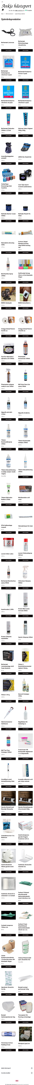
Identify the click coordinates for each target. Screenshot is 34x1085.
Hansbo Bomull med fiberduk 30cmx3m (7, 808)
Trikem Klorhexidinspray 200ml (6, 442)
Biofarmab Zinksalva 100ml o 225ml (7, 129)
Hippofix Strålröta (24, 413)
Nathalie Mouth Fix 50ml (24, 215)
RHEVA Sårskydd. (6, 303)
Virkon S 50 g (5, 695)
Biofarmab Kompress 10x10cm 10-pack (7, 101)
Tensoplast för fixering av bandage (24, 1016)
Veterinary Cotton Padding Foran (7, 1044)
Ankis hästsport (6, 1068)
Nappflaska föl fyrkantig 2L (22, 723)
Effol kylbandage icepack (6, 526)
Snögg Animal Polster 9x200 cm (8, 330)
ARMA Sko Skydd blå (24, 157)
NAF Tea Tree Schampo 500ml (6, 751)
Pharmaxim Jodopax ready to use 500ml (7, 385)
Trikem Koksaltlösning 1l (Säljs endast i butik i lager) (8, 472)
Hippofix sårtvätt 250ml (6, 413)
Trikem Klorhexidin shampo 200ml (24, 441)
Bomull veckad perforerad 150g (23, 988)
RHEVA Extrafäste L (24, 303)
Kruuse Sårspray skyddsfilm (6, 637)
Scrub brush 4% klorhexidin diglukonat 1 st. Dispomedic (25, 751)
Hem (2, 14)
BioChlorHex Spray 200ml (7, 275)
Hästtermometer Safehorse (6, 723)
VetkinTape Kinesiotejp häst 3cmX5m (6, 186)
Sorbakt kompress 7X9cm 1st (7, 926)
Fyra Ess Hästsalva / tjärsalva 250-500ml (7, 357)
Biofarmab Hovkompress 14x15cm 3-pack (6, 73)
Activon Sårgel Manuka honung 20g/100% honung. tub (24, 244)
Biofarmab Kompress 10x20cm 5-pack (24, 101)
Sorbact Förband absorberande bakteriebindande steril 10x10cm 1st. (24, 895)
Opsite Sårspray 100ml (25, 637)
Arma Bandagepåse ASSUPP (7, 157)
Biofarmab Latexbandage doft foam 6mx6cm (7, 666)
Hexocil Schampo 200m (23, 695)
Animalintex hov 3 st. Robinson (8, 836)
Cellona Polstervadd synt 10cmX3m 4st (24, 959)
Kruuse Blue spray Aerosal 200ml (23, 610)
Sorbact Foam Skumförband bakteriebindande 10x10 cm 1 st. (24, 927)
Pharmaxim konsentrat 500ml (24, 357)
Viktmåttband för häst (25, 526)
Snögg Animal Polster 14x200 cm (25, 330)
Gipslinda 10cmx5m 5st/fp (7, 988)
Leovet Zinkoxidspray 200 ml (25, 554)
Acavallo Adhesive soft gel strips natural (25, 780)
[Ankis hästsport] (16, 6)
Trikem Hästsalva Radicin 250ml (6, 498)
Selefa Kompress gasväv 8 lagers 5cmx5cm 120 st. (23, 837)
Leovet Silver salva (7, 554)
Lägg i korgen (8, 135)
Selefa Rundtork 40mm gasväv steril (7, 865)
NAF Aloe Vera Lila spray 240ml (24, 385)
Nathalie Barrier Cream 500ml (8, 215)
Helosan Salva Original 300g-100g (25, 129)
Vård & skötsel (9, 14)
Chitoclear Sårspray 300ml (24, 582)
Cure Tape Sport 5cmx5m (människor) (24, 186)
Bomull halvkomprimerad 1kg (8, 1016)
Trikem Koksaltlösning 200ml (25, 471)
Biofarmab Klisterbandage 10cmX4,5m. (23, 43)
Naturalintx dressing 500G (7, 244)
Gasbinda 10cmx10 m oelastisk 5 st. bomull (8, 895)
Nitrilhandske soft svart (24, 498)
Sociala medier (5, 1073)
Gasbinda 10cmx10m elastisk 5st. (24, 865)
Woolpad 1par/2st (24, 1043)
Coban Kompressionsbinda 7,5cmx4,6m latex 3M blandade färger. (8, 958)
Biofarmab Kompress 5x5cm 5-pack (24, 72)
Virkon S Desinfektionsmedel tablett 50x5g (24, 666)
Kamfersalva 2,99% (7, 609)
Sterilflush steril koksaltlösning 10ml (7, 780)
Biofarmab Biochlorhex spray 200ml (8, 582)
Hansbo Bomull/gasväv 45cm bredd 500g (25, 808)
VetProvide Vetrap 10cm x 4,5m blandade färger (25, 275)
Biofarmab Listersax (7, 42)
